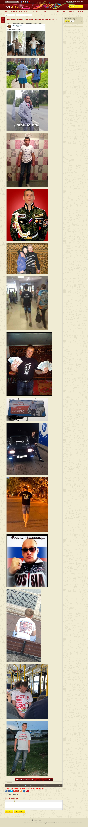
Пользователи (19, 15)
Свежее (13, 15)
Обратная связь (28, 820)
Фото (58, 11)
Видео (64, 11)
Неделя (71, 21)
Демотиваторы (23, 11)
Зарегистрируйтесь (78, 1)
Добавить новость (76, 6)
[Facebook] (21, 2)
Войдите (68, 1)
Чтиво (44, 11)
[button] (6, 801)
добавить (9, 811)
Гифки (38, 11)
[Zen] (29, 2)
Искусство (72, 11)
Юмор (7, 11)
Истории (80, 11)
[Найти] (17, 1)
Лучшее (7, 15)
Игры (32, 11)
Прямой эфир (28, 15)
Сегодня (67, 21)
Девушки (51, 11)
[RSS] (23, 2)
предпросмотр (19, 811)
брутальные (10, 782)
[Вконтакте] (27, 2)
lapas (31, 785)
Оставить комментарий (12, 798)
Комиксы (14, 11)
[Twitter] (25, 2)
